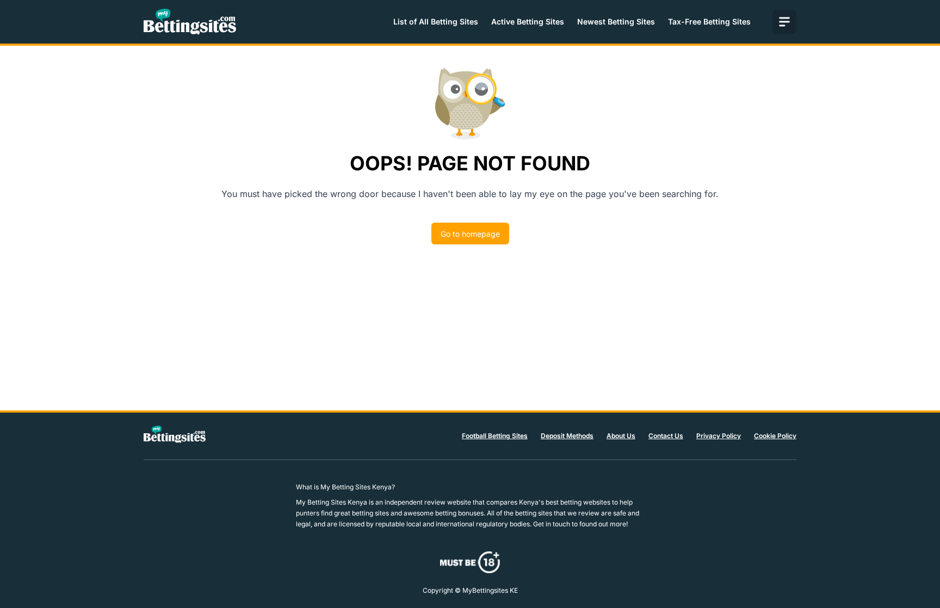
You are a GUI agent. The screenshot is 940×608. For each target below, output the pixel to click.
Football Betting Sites (495, 436)
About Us (621, 436)
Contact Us (665, 436)
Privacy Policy (718, 436)
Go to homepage (470, 233)
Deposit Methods (567, 436)
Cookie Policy (775, 436)
